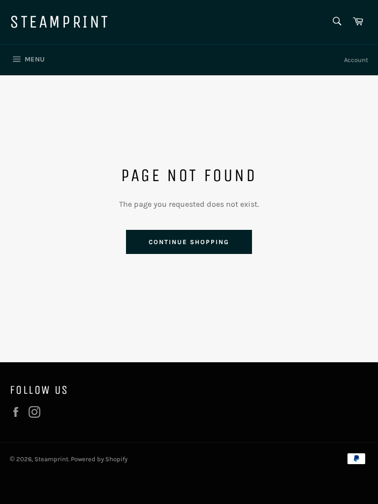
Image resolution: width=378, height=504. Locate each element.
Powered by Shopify (99, 459)
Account (356, 59)
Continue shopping (189, 242)
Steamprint (60, 21)
